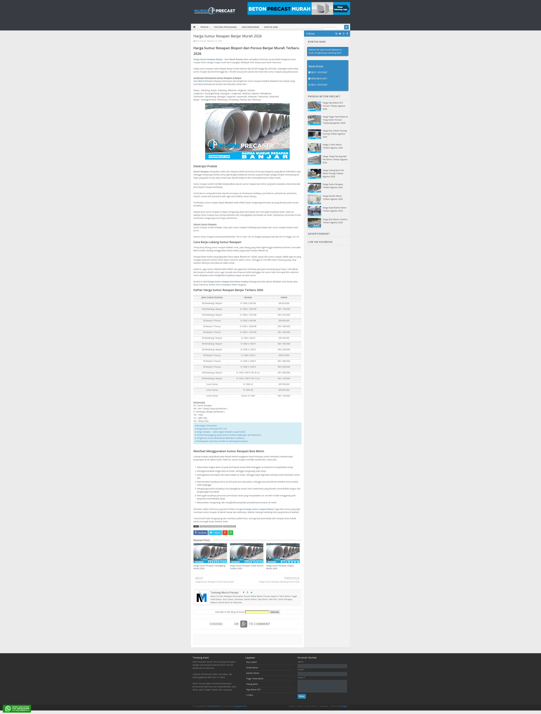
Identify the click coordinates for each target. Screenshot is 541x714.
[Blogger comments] (228, 624)
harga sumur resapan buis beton (224, 281)
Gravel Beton (252, 667)
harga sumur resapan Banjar (259, 509)
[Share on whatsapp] (230, 532)
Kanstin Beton (252, 673)
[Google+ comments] (243, 624)
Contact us (323, 706)
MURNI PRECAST (215, 706)
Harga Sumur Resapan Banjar (208, 59)
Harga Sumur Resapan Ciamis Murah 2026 (214, 581)
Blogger (344, 706)
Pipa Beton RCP (253, 689)
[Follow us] (251, 592)
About (299, 706)
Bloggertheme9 (240, 706)
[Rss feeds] (336, 33)
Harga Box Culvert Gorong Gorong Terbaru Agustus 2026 (335, 133)
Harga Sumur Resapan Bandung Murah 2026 (279, 581)
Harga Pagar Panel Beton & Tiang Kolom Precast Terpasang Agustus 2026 (335, 119)
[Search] (346, 27)
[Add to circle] (248, 592)
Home (291, 706)
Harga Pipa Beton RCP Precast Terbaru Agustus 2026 (334, 105)
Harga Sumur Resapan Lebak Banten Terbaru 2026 (246, 567)
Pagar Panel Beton (254, 678)
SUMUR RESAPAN (229, 526)
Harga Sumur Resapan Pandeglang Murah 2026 (209, 567)
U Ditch (249, 695)
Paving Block (252, 684)
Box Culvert (251, 662)
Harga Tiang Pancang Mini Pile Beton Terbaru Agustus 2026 (335, 159)
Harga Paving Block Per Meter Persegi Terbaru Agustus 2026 (333, 173)
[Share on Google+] (225, 532)
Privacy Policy (310, 706)
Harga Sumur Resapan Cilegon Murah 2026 (280, 567)
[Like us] (244, 592)
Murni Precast (205, 81)
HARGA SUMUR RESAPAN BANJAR (210, 526)
